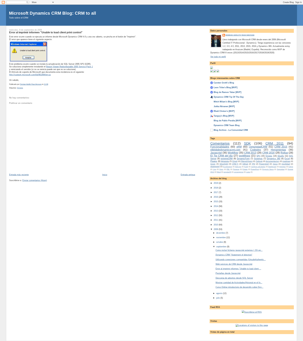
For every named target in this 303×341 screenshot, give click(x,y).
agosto (219, 293)
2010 (216, 224)
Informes (282, 167)
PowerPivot (255, 169)
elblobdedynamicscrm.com (225, 149)
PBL (228, 169)
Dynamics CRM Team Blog (227, 125)
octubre (220, 242)
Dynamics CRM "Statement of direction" (234, 255)
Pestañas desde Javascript (228, 273)
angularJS (227, 172)
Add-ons (238, 167)
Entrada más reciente (19, 174)
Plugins (213, 161)
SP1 (258, 156)
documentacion (272, 161)
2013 (216, 211)
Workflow (233, 152)
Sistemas (258, 158)
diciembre (221, 233)
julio (218, 298)
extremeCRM (227, 158)
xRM (239, 146)
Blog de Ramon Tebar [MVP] (227, 92)
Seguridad (281, 169)
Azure (212, 164)
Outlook (259, 161)
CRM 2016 (268, 152)
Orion (221, 169)
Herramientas (278, 149)
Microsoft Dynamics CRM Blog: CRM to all (52, 13)
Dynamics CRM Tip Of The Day (229, 97)
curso (248, 172)
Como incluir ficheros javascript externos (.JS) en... (239, 250)
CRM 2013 (250, 152)
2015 (216, 201)
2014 (216, 206)
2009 (216, 229)
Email (234, 161)
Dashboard (272, 167)
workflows (244, 155)
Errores (20, 88)
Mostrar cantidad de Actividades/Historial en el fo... (239, 282)
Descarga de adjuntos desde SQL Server (234, 278)
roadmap (286, 161)
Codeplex (255, 149)
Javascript (216, 152)
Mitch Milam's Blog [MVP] (226, 101)
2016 (216, 197)
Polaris (245, 169)
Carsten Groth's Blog (224, 83)
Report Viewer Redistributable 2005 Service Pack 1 (69, 66)
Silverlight (224, 164)
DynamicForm (243, 158)
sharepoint (215, 166)
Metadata (225, 161)
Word (219, 172)
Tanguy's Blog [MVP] (224, 116)
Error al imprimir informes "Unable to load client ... (238, 269)
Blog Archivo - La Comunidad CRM (231, 130)
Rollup (284, 152)
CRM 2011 (274, 143)
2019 (216, 183)
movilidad (286, 164)
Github (245, 164)
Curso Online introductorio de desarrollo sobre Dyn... (239, 287)
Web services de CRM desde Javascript (234, 264)
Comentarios (220, 143)
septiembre (221, 246)
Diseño (281, 156)
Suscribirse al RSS (253, 312)
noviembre (221, 237)
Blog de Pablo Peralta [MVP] (227, 120)
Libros (291, 167)
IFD (253, 164)
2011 (216, 220)
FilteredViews (246, 161)
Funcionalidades (219, 146)
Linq (214, 169)
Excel (287, 158)
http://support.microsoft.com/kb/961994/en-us (30, 74)
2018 (216, 188)
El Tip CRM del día (221, 155)
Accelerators (227, 167)
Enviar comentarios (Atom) (34, 180)
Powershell (264, 164)
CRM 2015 (280, 146)
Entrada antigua (188, 174)
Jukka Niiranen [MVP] (224, 106)
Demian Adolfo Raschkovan (240, 35)
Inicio (104, 174)
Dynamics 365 (273, 158)
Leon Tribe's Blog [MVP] (225, 87)
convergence (238, 172)
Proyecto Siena (268, 169)
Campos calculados (258, 167)
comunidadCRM (258, 146)
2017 (216, 192)
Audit (246, 167)
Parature (236, 169)
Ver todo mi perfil (218, 57)
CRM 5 (235, 164)
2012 (216, 215)
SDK (247, 143)
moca (275, 164)
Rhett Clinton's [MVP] (224, 111)
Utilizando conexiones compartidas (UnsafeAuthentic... (241, 259)
